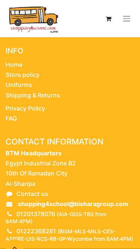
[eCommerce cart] (108, 18)
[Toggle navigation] (126, 19)
